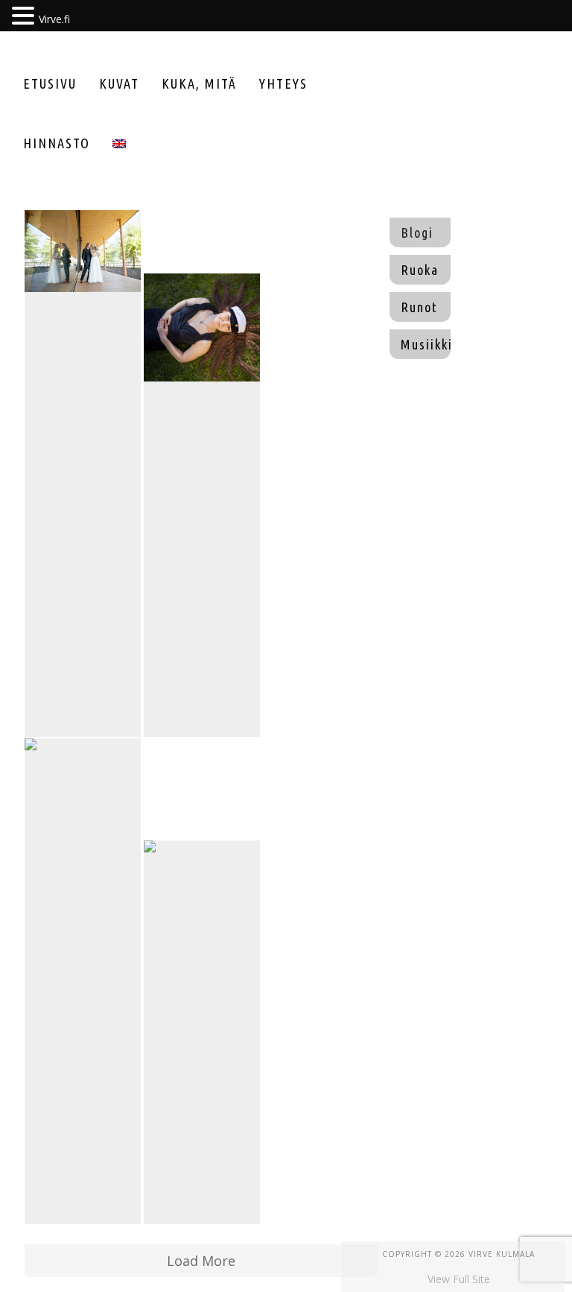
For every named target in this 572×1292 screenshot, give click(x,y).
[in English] (119, 143)
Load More (201, 1261)
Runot (419, 307)
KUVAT (119, 83)
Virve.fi (54, 19)
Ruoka (420, 269)
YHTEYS (283, 83)
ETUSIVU (50, 83)
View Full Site (459, 1279)
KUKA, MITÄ (199, 83)
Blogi (417, 232)
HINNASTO (56, 143)
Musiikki (426, 344)
